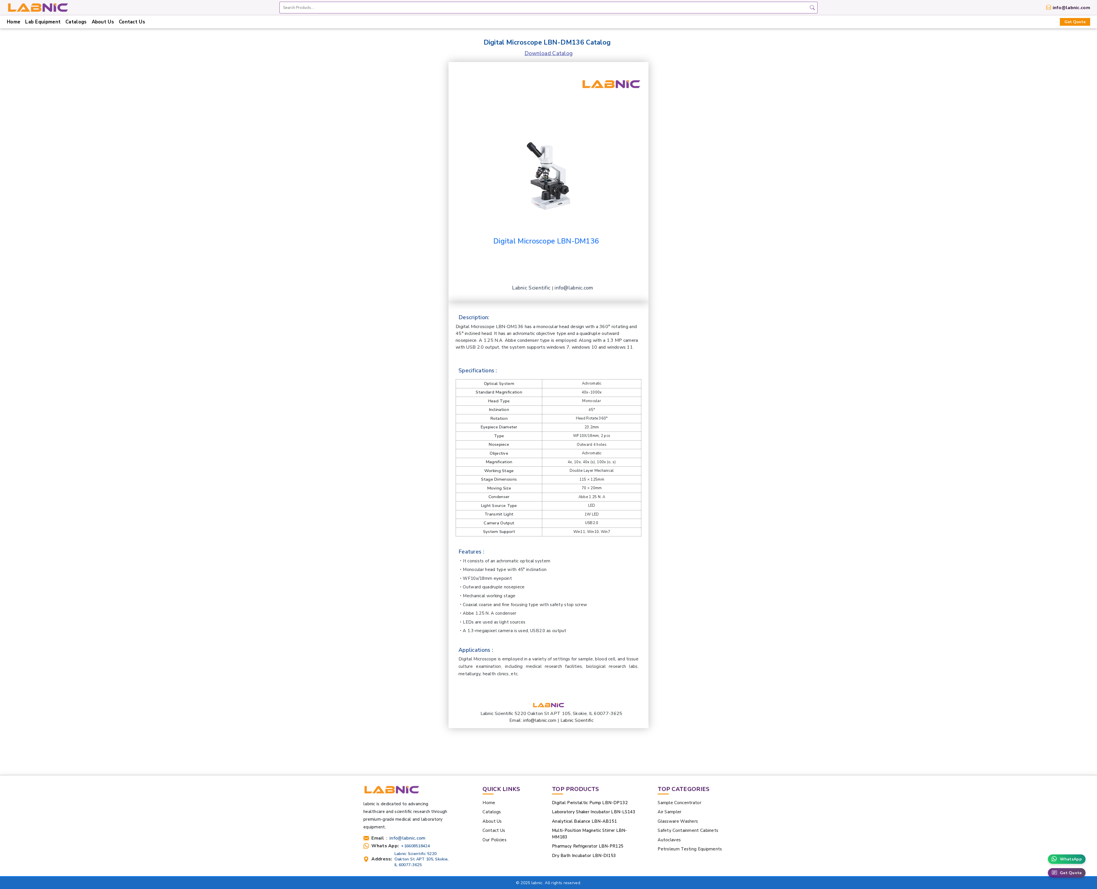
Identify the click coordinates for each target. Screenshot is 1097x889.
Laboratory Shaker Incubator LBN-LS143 (593, 812)
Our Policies (495, 840)
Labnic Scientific (532, 287)
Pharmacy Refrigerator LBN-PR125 (587, 846)
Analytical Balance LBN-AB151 (584, 821)
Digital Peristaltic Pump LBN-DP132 (590, 803)
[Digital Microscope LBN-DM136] (548, 165)
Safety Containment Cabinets (688, 830)
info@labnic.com (1071, 8)
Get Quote (1075, 22)
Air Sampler (669, 812)
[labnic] (38, 7)
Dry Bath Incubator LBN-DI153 (584, 855)
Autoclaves (669, 840)
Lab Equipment (43, 22)
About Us (103, 22)
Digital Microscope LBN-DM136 (546, 241)
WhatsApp (1071, 859)
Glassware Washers (678, 821)
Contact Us (132, 22)
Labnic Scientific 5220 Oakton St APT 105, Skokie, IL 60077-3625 (422, 859)
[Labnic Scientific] (391, 792)
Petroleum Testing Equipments (690, 849)
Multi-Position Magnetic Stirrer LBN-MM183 (589, 834)
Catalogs (76, 22)
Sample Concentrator (679, 803)
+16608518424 (415, 846)
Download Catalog (549, 53)
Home (13, 22)
